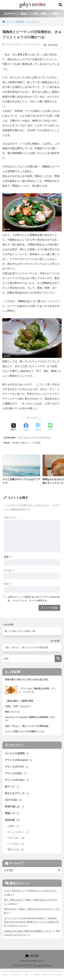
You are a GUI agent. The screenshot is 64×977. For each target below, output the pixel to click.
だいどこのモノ (18, 832)
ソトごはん (15, 843)
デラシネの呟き (15, 773)
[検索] (58, 658)
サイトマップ (16, 974)
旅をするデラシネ (17, 793)
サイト (7, 584)
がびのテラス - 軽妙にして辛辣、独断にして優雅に (32, 13)
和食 (16, 442)
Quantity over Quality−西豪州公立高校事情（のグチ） (28, 931)
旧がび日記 (13, 799)
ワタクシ (37, 974)
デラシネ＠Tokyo (41, 437)
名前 (8, 557)
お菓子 (13, 826)
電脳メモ (12, 813)
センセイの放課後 (17, 753)
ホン (26, 974)
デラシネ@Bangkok (18, 760)
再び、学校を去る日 (13, 900)
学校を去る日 (10, 909)
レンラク (59, 974)
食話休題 (12, 820)
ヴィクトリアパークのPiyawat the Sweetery (24, 918)
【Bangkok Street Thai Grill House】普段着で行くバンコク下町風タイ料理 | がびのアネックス (31, 922)
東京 (38, 442)
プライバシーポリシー (31, 961)
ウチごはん (23, 437)
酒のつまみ (15, 849)
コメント (10, 517)
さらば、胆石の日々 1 (14, 890)
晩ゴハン (27, 442)
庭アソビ (12, 786)
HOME (34, 956)
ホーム (5, 974)
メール (9, 570)
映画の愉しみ (14, 806)
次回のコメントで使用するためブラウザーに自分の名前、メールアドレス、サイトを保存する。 (34, 599)
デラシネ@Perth (16, 766)
